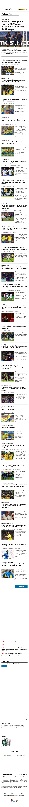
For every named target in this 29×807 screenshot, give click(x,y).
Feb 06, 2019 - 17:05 (11, 271)
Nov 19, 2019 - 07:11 (15, 64)
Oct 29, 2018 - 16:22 (12, 350)
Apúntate (4, 666)
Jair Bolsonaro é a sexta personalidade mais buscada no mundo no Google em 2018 (14, 307)
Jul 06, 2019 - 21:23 (9, 84)
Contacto (4, 792)
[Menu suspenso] (2, 9)
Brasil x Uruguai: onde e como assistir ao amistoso (13, 327)
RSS (15, 795)
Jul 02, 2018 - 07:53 (15, 509)
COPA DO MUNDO (4, 463)
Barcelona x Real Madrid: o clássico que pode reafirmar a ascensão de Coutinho (14, 287)
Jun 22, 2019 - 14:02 (11, 124)
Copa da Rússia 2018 (5, 502)
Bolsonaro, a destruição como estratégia (15, 641)
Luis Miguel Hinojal (5, 449)
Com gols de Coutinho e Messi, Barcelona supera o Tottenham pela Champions (13, 367)
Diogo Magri (4, 64)
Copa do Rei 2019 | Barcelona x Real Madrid (10, 284)
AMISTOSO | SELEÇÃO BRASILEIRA (7, 226)
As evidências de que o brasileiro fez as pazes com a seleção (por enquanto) (14, 485)
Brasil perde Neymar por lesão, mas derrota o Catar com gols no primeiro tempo (13, 182)
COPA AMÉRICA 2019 (5, 159)
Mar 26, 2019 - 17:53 (11, 232)
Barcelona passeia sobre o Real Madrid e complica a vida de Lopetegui (14, 347)
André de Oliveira (5, 488)
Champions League (5, 19)
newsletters (4, 661)
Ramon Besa (3, 290)
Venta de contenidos (11, 792)
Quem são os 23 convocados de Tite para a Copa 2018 (12, 466)
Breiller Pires (4, 165)
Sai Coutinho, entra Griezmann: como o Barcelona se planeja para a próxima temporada (14, 207)
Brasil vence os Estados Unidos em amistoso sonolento (12, 408)
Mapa (14, 793)
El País (2, 49)
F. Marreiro (3, 509)
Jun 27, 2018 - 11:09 (16, 548)
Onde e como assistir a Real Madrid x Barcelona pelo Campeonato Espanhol (14, 248)
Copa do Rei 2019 (5, 265)
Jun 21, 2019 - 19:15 (9, 146)
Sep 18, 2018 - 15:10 (9, 392)
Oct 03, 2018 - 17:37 (11, 371)
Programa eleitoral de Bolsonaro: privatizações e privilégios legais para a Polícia (13, 654)
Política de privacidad (8, 793)
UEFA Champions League (6, 363)
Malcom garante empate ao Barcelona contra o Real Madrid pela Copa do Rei (14, 268)
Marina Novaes (4, 311)
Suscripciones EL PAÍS (20, 793)
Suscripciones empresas (9, 795)
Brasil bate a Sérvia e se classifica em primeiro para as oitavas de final (13, 526)
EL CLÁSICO (3, 344)
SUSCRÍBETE (21, 9)
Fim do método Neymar (9, 427)
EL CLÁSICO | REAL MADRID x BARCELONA (9, 246)
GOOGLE (3, 304)
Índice (17, 795)
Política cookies (23, 792)
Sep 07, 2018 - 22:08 (9, 412)
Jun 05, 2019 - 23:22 (9, 186)
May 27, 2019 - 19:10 (16, 210)
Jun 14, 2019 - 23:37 (16, 165)
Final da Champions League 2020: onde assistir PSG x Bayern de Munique (13, 25)
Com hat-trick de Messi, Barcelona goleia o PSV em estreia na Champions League (13, 389)
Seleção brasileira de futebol (8, 59)
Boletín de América (6, 723)
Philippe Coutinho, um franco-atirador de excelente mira (14, 545)
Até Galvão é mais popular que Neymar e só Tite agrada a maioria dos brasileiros (14, 506)
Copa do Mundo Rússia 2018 (7, 425)
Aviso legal (17, 792)
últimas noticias (6, 639)
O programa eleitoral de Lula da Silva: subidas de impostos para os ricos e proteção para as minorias (14, 649)
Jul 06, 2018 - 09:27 (18, 488)
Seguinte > (21, 586)
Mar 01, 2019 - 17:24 (9, 251)
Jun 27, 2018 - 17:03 (18, 529)
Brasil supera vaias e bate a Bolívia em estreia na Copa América (13, 162)
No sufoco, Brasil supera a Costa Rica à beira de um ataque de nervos (14, 564)
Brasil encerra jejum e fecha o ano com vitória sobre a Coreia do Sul (14, 61)
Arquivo (3, 736)
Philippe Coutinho (8, 14)
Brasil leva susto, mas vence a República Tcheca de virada (14, 229)
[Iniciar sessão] (26, 9)
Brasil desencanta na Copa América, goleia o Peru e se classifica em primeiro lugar (14, 120)
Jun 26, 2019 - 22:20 (9, 103)
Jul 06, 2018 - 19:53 (17, 449)
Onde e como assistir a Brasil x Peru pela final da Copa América (13, 81)
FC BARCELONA (4, 203)
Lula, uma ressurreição (10, 644)
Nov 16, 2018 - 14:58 (9, 330)
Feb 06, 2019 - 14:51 (15, 290)
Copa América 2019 (5, 78)
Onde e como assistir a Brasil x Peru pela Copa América (13, 142)
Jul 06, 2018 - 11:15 (15, 469)
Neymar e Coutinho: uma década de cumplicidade (13, 446)
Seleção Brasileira (5, 179)
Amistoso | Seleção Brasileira (7, 325)
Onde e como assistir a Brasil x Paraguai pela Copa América (14, 100)
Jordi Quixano (4, 210)
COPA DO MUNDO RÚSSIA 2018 (7, 562)
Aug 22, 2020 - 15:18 (12, 49)
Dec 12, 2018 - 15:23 (16, 311)
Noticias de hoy (22, 795)
